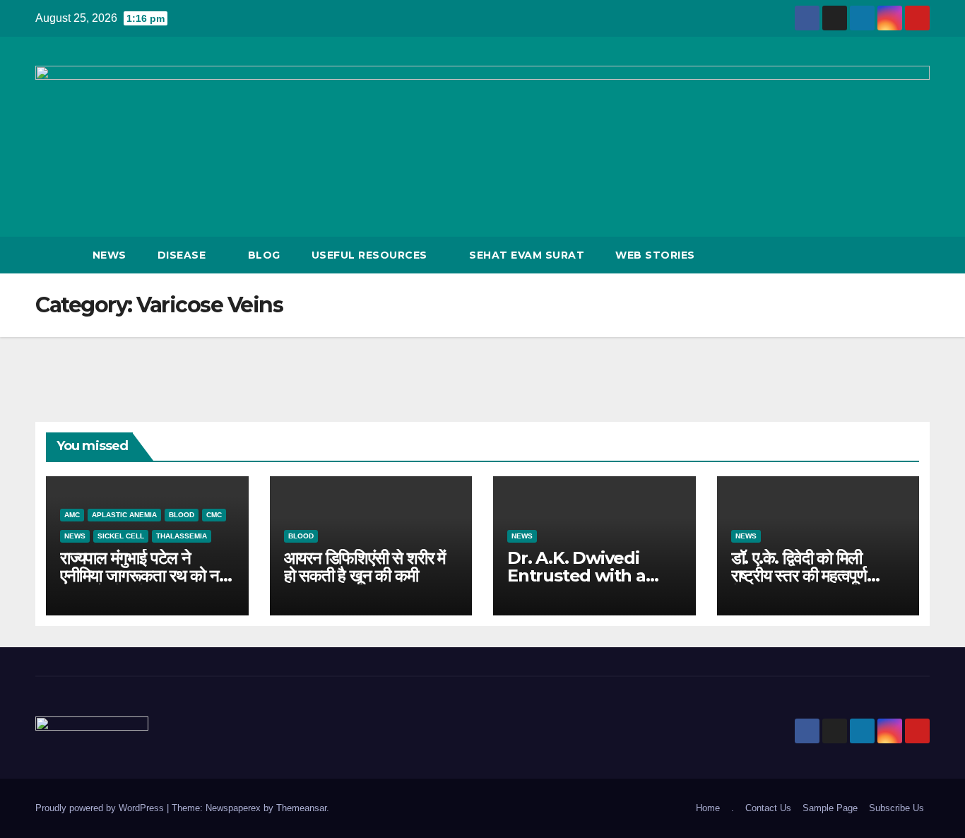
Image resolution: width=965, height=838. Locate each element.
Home (708, 808)
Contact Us (768, 808)
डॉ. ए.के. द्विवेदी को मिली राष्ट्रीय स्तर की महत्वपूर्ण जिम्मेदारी (799, 575)
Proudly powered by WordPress (101, 808)
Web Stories (655, 255)
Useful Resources (371, 255)
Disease (183, 255)
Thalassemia (181, 536)
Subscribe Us (896, 808)
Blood (181, 515)
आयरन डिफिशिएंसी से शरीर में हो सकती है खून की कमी (364, 567)
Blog (264, 255)
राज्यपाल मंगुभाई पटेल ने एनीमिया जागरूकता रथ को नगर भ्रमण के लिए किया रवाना (146, 575)
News (109, 255)
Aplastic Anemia (124, 515)
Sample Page (830, 808)
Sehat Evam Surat (526, 255)
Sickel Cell (120, 536)
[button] (893, 255)
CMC (214, 515)
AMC (72, 515)
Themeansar (301, 808)
